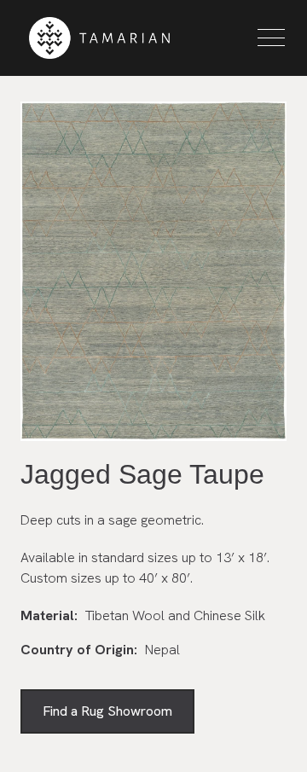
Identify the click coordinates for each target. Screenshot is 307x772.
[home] (95, 38)
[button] (271, 37)
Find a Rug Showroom (107, 711)
